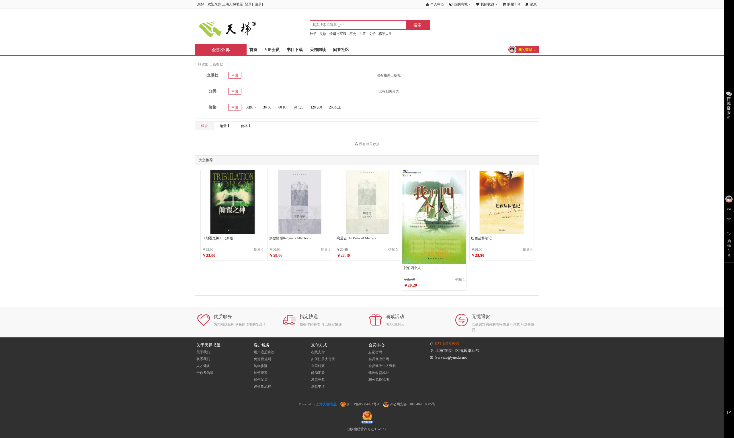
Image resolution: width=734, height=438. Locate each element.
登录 (248, 4)
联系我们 (203, 359)
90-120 (298, 107)
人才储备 (203, 366)
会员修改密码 (378, 359)
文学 (372, 34)
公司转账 (318, 366)
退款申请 (318, 386)
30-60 (267, 107)
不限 (234, 76)
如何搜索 (261, 373)
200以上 (335, 107)
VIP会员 (272, 50)
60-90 (282, 107)
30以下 (251, 107)
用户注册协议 (264, 352)
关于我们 (203, 352)
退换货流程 (262, 386)
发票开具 (318, 380)
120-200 (316, 107)
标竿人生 (385, 34)
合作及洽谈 (205, 373)
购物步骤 (261, 366)
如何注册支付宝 (323, 359)
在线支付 (318, 352)
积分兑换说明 (378, 380)
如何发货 (261, 380)
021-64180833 (447, 344)
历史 (352, 34)
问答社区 (341, 50)
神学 (313, 34)
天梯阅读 (318, 50)
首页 (253, 50)
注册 (258, 4)
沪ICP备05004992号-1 (362, 404)
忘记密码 (375, 352)
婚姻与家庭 (337, 34)
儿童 (362, 34)
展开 (729, 105)
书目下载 (295, 50)
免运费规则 (262, 359)
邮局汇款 (318, 373)
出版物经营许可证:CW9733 (367, 429)
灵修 (322, 34)
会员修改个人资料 (382, 366)
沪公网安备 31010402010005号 (412, 404)
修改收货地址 (378, 373)
